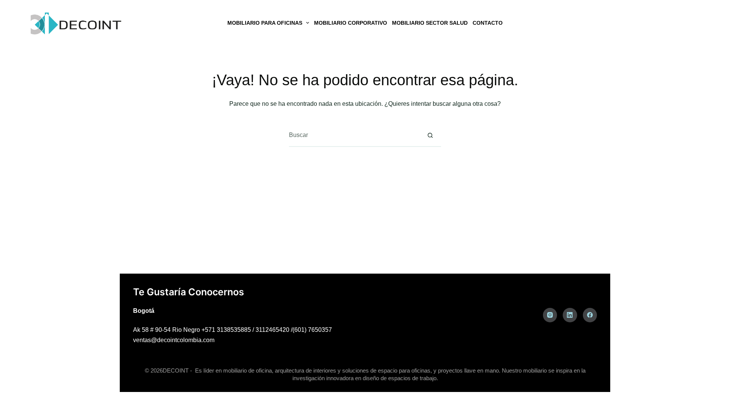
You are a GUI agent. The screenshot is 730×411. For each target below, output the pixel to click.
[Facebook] (590, 315)
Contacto (488, 23)
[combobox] (354, 135)
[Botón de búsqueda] (430, 135)
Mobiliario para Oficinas (264, 23)
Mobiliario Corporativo (350, 23)
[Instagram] (550, 315)
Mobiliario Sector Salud (430, 23)
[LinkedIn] (570, 315)
